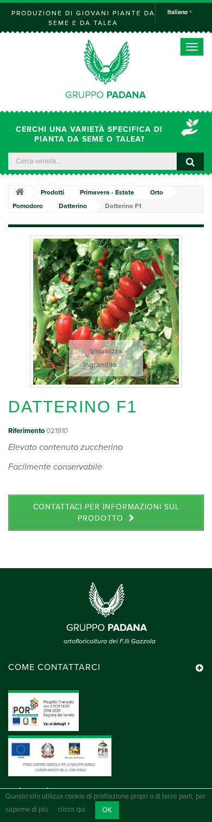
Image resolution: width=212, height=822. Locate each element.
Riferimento (26, 431)
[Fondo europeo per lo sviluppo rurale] (59, 755)
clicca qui (71, 810)
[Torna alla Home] (19, 192)
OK (107, 810)
